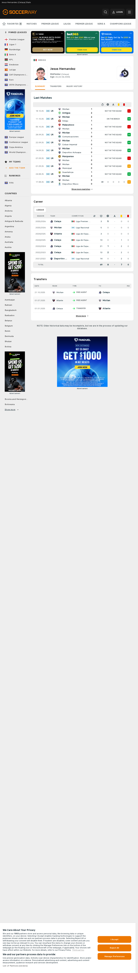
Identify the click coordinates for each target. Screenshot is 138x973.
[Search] (105, 12)
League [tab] (40, 210)
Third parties (78, 950)
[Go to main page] (26, 12)
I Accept (114, 939)
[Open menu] (129, 12)
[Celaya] (124, 73)
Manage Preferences (114, 956)
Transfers (55, 86)
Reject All (114, 948)
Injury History (74, 86)
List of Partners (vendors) (15, 966)
